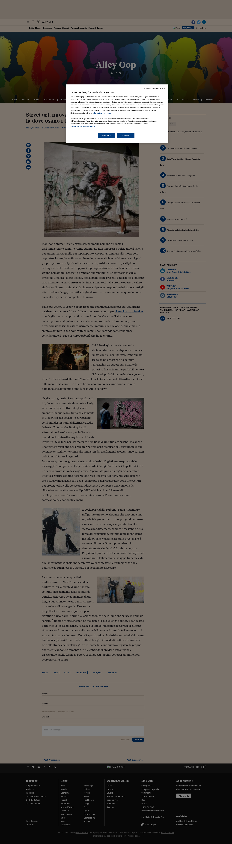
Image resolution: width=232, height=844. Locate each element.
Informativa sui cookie (102, 113)
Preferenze (107, 136)
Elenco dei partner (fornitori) (83, 126)
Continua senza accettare (154, 88)
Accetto (125, 136)
